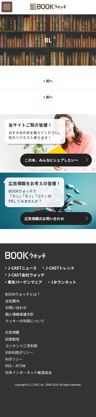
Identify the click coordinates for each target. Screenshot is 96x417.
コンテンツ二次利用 (21, 345)
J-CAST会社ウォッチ (26, 274)
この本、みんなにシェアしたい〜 (51, 160)
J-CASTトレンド (59, 268)
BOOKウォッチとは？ (22, 294)
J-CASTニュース (22, 268)
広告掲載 (12, 332)
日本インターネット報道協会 (28, 372)
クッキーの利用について (25, 320)
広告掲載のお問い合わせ (44, 218)
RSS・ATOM (15, 365)
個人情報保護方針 (19, 314)
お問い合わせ (16, 307)
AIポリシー (14, 359)
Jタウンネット (63, 282)
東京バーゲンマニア (25, 282)
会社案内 (12, 300)
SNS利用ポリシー (19, 352)
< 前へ (48, 80)
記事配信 (12, 339)
